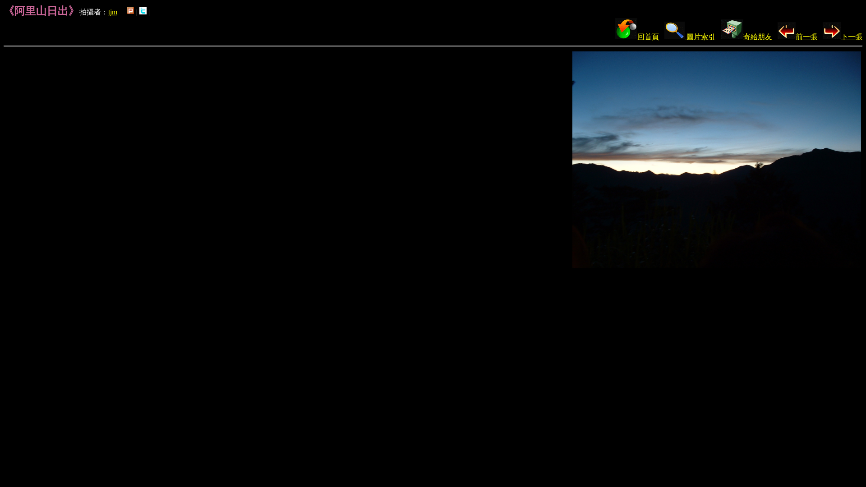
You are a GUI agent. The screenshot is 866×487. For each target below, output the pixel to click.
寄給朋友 (757, 37)
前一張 (806, 37)
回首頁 (648, 37)
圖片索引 (700, 37)
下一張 (851, 37)
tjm (112, 12)
